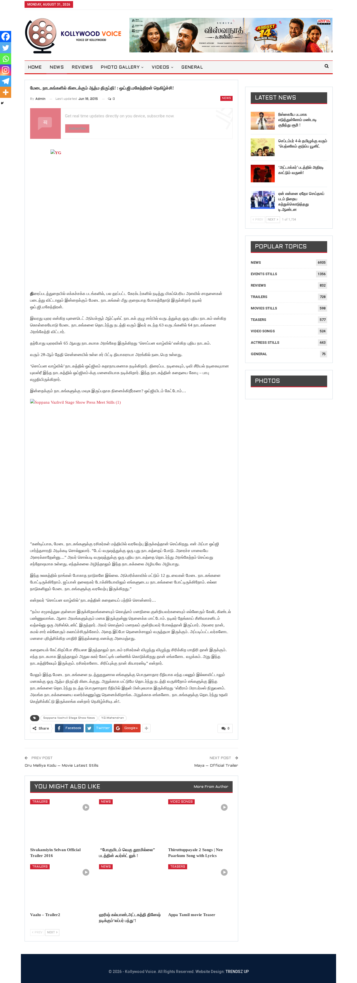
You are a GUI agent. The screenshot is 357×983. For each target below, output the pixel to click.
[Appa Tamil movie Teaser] (200, 886)
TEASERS (177, 866)
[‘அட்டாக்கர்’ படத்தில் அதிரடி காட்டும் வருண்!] (263, 174)
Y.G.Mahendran (112, 718)
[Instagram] (5, 70)
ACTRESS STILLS (265, 342)
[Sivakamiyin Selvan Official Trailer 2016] (62, 821)
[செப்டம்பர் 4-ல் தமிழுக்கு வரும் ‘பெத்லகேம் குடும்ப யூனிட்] (263, 147)
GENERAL (192, 67)
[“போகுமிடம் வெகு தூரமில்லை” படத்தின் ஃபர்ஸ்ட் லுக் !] (131, 821)
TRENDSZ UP (237, 971)
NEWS (57, 67)
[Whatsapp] (5, 58)
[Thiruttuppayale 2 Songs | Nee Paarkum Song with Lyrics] (200, 821)
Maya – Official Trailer (216, 765)
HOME (35, 67)
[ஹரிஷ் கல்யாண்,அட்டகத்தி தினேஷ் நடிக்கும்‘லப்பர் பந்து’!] (131, 886)
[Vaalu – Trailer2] (62, 886)
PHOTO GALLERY (120, 67)
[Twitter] (5, 47)
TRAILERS (40, 801)
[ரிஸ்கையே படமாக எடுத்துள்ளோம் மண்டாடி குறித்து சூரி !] (263, 121)
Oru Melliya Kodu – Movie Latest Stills (61, 765)
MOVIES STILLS (264, 308)
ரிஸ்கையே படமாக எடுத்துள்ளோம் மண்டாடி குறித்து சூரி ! (297, 119)
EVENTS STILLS (264, 274)
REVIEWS (82, 67)
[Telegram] (5, 81)
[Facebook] (5, 36)
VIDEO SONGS (181, 801)
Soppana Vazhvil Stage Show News (69, 718)
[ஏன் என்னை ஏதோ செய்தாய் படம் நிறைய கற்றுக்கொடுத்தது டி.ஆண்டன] (263, 200)
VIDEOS (160, 67)
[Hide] (2, 103)
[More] (5, 92)
